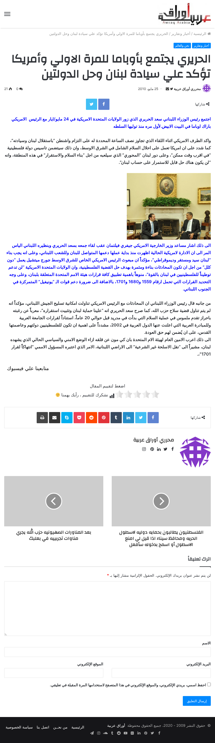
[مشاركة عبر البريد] (54, 417)
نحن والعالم (182, 46)
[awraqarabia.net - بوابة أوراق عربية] (184, 14)
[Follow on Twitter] (171, 89)
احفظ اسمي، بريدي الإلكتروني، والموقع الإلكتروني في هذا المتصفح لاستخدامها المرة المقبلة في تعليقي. (128, 685)
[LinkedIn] (128, 417)
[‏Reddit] (91, 417)
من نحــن (60, 727)
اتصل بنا (43, 727)
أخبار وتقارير (180, 33)
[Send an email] (167, 89)
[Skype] (67, 417)
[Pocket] (79, 417)
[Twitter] (91, 104)
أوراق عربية (116, 725)
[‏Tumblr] (116, 417)
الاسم (206, 643)
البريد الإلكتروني (198, 664)
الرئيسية (200, 33)
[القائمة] (7, 14)
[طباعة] (42, 417)
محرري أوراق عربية (187, 89)
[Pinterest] (103, 417)
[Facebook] (103, 104)
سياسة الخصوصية (19, 727)
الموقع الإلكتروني (90, 664)
